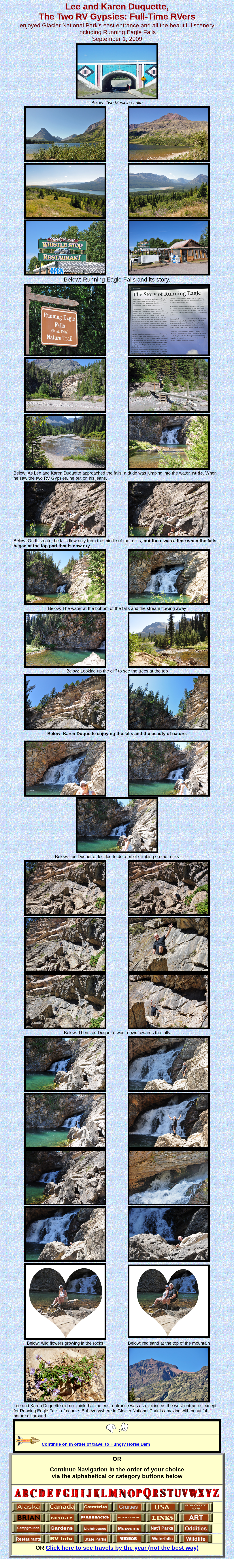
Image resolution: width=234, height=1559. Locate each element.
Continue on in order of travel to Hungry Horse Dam (96, 1444)
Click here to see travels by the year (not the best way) (122, 1547)
